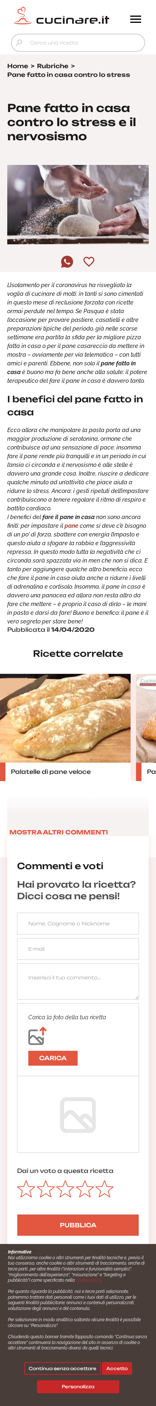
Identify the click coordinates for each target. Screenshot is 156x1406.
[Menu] (135, 20)
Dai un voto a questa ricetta (65, 1170)
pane (71, 525)
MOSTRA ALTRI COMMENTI (58, 832)
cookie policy (88, 1280)
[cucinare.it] (61, 15)
